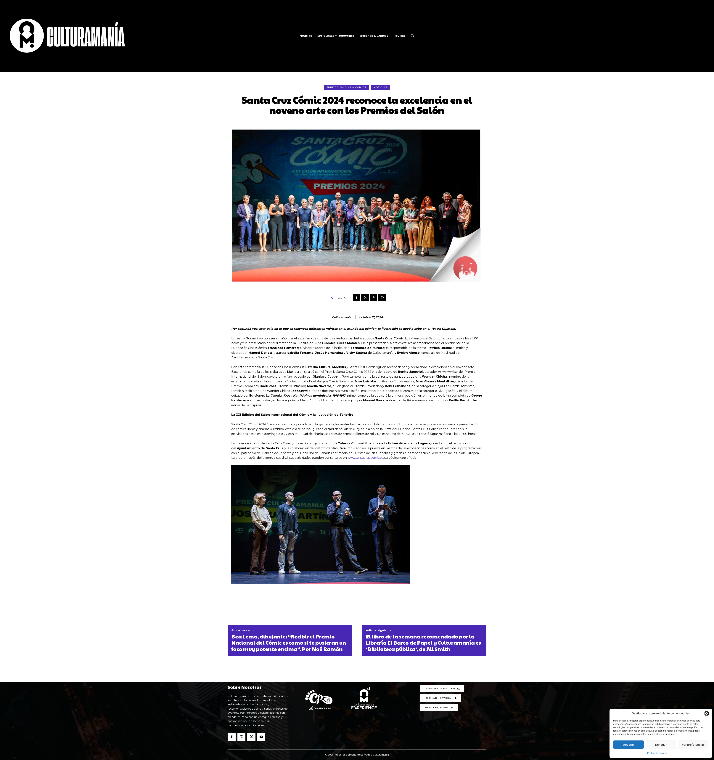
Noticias (381, 87)
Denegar (661, 744)
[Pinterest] (373, 297)
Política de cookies (657, 753)
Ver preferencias (693, 744)
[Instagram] (241, 737)
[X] (365, 297)
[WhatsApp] (382, 297)
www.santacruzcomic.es (365, 457)
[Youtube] (261, 737)
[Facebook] (356, 297)
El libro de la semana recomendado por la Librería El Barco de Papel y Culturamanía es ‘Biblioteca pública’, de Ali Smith (423, 642)
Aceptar (628, 744)
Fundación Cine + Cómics (346, 87)
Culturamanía (341, 317)
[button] (706, 713)
